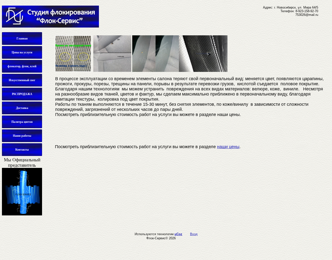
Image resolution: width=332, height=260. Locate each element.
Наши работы (22, 135)
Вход (194, 234)
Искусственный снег (22, 80)
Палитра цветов (22, 122)
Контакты (22, 149)
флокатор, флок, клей (22, 66)
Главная (22, 38)
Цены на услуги (22, 52)
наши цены (228, 146)
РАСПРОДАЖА (22, 94)
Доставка (22, 108)
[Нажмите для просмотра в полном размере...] (73, 71)
